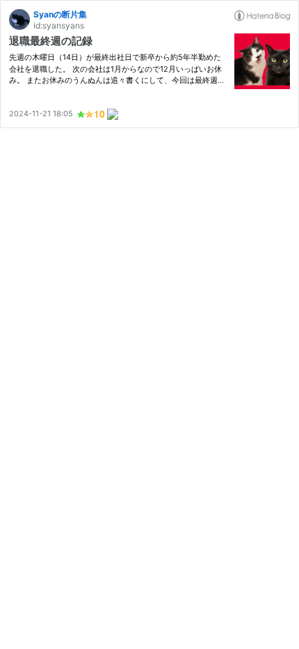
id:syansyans (58, 25)
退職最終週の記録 (50, 40)
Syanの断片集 (60, 14)
